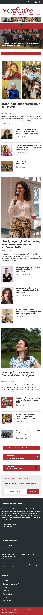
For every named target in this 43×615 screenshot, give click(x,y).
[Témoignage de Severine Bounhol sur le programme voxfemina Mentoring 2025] (7, 134)
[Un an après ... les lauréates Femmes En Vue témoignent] (22, 348)
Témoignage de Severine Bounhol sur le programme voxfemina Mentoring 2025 (27, 131)
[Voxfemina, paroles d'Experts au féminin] (22, 10)
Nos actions (7, 591)
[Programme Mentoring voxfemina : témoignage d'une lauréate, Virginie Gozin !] (7, 315)
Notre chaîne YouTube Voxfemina (21, 448)
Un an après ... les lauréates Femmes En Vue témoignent (18, 374)
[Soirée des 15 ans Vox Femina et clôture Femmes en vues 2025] (7, 402)
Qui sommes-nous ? (11, 584)
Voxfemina (10, 610)
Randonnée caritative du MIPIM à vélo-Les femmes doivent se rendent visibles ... (28, 433)
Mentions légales (21, 610)
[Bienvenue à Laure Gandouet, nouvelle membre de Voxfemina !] (7, 274)
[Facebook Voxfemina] (28, 2)
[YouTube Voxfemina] (40, 2)
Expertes (6, 587)
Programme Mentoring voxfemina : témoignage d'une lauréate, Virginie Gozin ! (28, 311)
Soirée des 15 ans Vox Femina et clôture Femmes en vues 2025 (28, 400)
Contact (6, 597)
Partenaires (7, 594)
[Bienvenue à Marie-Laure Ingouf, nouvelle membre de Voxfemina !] (7, 295)
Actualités (8, 99)
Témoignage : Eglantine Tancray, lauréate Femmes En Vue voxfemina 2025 (21, 244)
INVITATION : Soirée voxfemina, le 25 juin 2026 (21, 105)
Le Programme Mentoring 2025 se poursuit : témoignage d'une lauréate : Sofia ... (28, 147)
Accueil (5, 581)
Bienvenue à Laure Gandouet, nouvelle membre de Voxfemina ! (28, 269)
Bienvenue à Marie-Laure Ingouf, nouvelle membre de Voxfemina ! (27, 290)
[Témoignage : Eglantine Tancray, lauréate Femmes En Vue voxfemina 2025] (22, 207)
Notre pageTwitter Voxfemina (15, 467)
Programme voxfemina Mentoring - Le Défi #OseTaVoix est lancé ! (25, 416)
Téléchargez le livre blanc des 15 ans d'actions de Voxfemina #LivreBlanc (20, 44)
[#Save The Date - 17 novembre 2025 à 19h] (7, 166)
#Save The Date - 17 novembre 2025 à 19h (28, 163)
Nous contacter (7, 532)
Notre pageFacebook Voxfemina (16, 457)
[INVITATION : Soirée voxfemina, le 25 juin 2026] (22, 80)
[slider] (21, 39)
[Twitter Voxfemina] (32, 2)
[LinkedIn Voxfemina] (36, 2)
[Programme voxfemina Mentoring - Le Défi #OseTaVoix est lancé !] (7, 419)
